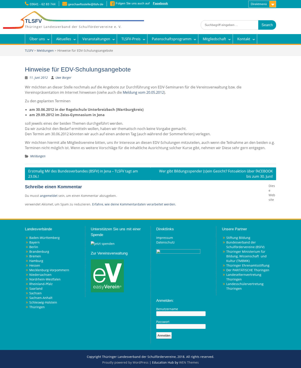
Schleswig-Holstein (43, 302)
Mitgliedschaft (214, 39)
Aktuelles (63, 39)
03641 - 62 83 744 (43, 4)
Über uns (37, 39)
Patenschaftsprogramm (171, 39)
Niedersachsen (40, 275)
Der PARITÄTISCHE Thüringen (247, 270)
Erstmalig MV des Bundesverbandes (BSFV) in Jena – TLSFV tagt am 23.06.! (83, 174)
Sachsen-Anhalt (40, 298)
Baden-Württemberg (44, 238)
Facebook (160, 3)
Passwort (162, 322)
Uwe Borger (63, 77)
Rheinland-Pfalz (41, 284)
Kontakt (243, 39)
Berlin (33, 247)
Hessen (34, 265)
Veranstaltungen (96, 39)
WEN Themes (189, 362)
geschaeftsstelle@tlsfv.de (85, 4)
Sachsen (35, 293)
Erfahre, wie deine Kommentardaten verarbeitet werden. (134, 204)
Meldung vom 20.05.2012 (143, 92)
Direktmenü (259, 4)
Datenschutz (165, 242)
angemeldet (49, 196)
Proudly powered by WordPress (125, 362)
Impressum (164, 238)
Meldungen (45, 50)
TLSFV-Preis (131, 39)
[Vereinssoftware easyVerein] (107, 275)
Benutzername (167, 309)
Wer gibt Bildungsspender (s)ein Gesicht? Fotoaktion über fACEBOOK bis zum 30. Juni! (216, 174)
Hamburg (36, 261)
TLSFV (33, 21)
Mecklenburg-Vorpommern (49, 270)
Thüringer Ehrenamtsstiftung (247, 265)
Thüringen (37, 307)
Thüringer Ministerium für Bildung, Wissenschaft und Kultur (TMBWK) (246, 256)
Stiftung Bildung (238, 238)
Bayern (34, 242)
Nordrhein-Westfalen (45, 279)
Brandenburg (39, 251)
